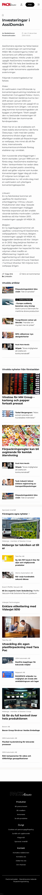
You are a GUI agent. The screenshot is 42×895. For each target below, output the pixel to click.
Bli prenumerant (21, 806)
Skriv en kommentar (31, 274)
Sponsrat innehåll (21, 841)
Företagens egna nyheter (15, 514)
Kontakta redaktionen (21, 853)
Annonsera (21, 814)
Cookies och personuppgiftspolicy (21, 829)
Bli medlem (21, 810)
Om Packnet (21, 865)
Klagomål (21, 837)
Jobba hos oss (21, 861)
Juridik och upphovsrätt (21, 833)
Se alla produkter (21, 818)
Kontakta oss (21, 857)
